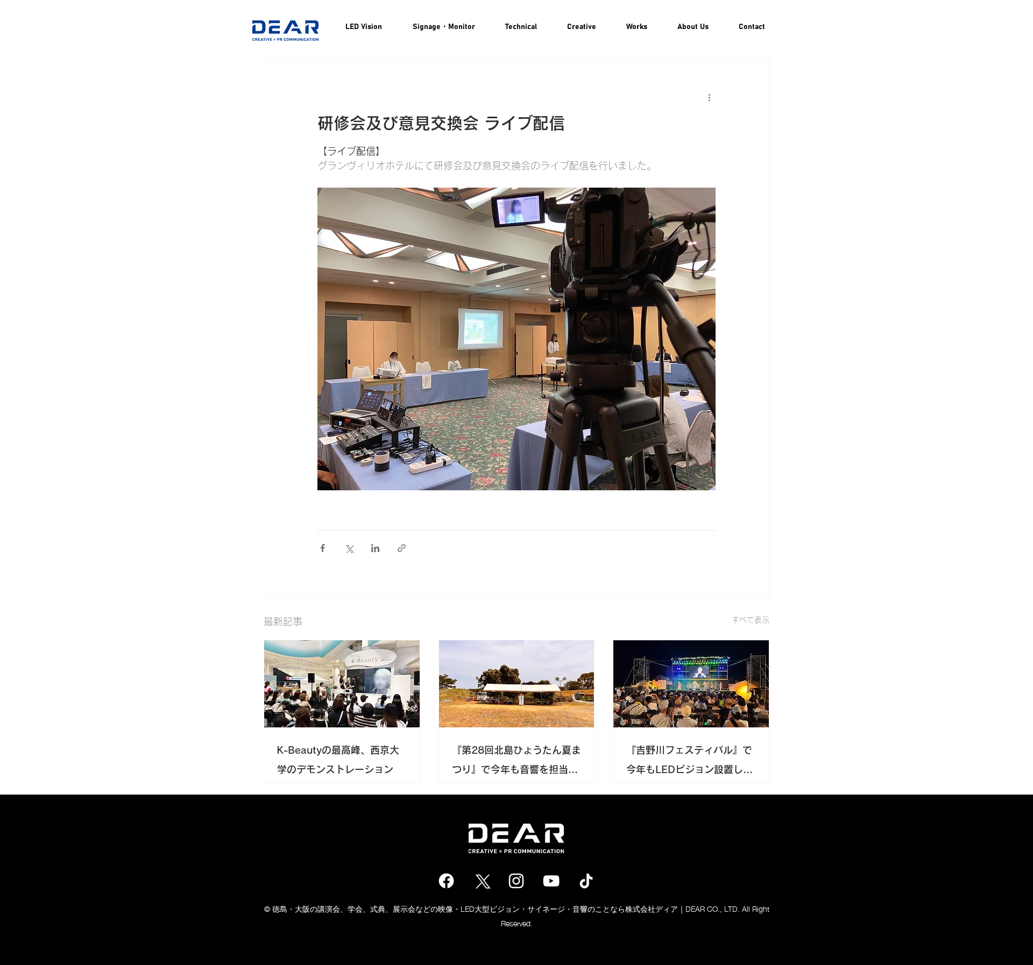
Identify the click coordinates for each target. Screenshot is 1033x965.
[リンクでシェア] (402, 548)
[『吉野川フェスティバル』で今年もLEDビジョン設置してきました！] (691, 683)
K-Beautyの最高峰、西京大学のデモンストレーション (338, 759)
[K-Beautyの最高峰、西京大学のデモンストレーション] (342, 683)
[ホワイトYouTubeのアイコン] (551, 881)
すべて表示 (750, 620)
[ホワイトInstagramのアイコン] (516, 881)
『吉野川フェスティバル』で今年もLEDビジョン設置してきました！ (689, 762)
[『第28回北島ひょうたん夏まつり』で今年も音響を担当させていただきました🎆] (517, 683)
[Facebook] (446, 881)
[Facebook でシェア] (322, 548)
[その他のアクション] (709, 97)
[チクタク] (586, 881)
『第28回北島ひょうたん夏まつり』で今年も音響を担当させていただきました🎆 (516, 762)
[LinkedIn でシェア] (375, 548)
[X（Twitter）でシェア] (349, 548)
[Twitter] (481, 881)
